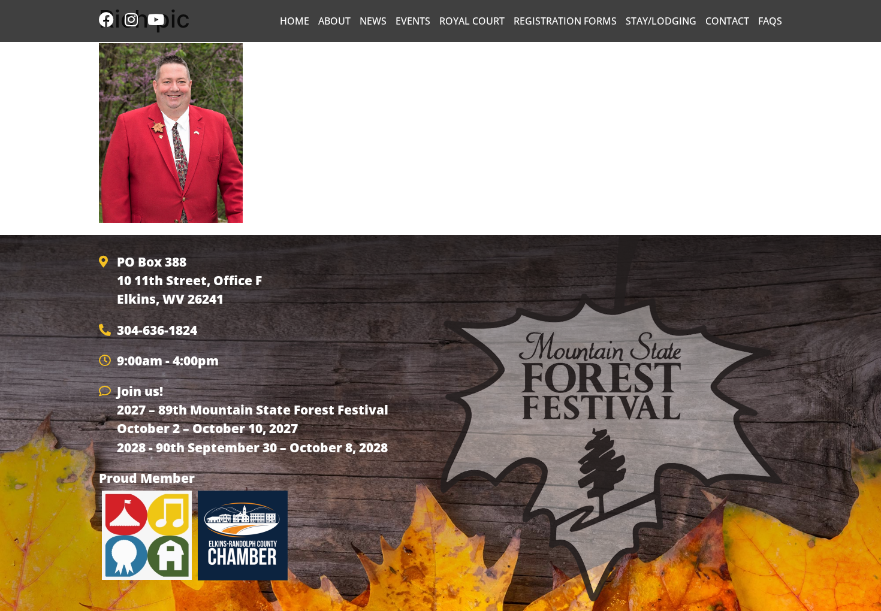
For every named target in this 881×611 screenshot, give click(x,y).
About (334, 21)
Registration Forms (565, 21)
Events (413, 21)
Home (294, 21)
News (373, 21)
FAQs (770, 21)
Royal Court (472, 21)
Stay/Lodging (661, 21)
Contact (727, 21)
